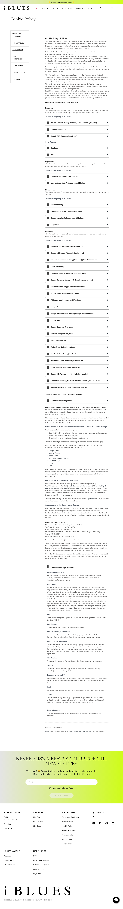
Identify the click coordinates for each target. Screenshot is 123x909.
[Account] (106, 8)
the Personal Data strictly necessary (81, 731)
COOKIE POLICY (17, 50)
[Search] (100, 8)
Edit (93, 816)
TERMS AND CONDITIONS (16, 35)
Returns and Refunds (41, 865)
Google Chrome (55, 450)
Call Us (6, 817)
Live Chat (36, 817)
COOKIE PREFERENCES (17, 58)
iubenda (47, 731)
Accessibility (66, 844)
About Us (7, 856)
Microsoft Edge (54, 460)
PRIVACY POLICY (18, 43)
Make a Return (38, 869)
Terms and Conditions (70, 817)
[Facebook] (100, 823)
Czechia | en (100, 812)
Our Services (38, 821)
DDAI (77, 488)
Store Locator (9, 824)
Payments (37, 874)
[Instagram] (94, 823)
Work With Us (9, 865)
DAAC (66, 488)
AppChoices (90, 498)
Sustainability (9, 860)
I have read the (63, 788)
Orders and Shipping (41, 860)
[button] (116, 900)
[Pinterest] (107, 823)
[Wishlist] (112, 8)
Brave (51, 463)
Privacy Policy (68, 788)
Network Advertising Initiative (81, 486)
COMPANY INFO (17, 66)
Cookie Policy (67, 826)
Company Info (67, 835)
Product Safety (68, 839)
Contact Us (8, 828)
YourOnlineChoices (51, 486)
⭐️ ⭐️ (61, 2)
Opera (51, 466)
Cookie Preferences (69, 830)
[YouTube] (113, 823)
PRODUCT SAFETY (18, 73)
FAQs (35, 856)
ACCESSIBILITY (17, 79)
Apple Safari (53, 455)
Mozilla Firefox (54, 453)
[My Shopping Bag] (117, 8)
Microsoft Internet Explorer (59, 458)
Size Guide (37, 826)
